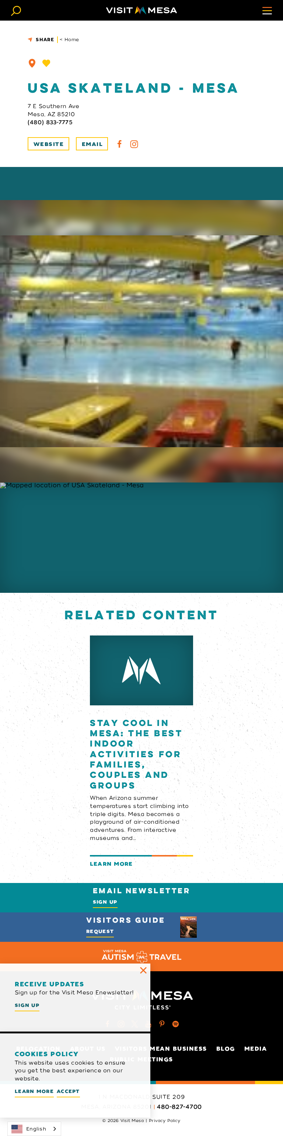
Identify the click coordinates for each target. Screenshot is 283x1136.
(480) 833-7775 (50, 122)
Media (255, 1049)
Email (92, 144)
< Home (69, 39)
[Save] (46, 63)
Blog (225, 1049)
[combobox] (34, 1129)
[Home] (141, 10)
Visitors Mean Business (161, 1049)
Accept (68, 1091)
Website (49, 144)
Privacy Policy (164, 1120)
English (36, 1129)
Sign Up (105, 902)
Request (100, 931)
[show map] (32, 63)
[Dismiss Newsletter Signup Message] (143, 970)
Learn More (34, 1091)
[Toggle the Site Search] (16, 10)
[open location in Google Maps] (141, 537)
